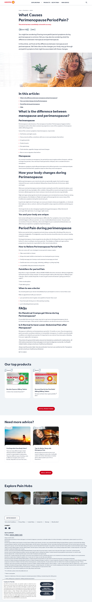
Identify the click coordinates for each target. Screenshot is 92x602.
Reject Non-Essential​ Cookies (46, 588)
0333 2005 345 (16, 535)
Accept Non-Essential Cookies (46, 584)
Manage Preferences (47, 593)
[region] (29, 590)
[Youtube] (6, 528)
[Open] (86, 2)
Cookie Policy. (17, 596)
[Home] (10, 2)
